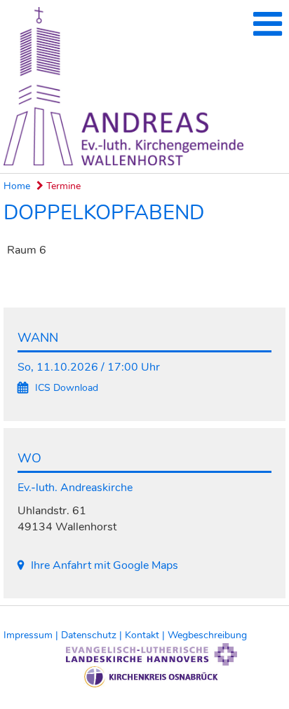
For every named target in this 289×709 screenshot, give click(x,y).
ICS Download (66, 387)
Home (17, 186)
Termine (62, 186)
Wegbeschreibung (207, 635)
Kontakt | (146, 635)
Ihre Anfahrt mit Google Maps (104, 565)
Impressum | (32, 635)
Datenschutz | (93, 635)
